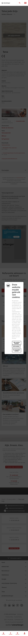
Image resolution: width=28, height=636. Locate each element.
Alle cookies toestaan (17, 343)
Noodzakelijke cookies (16, 350)
